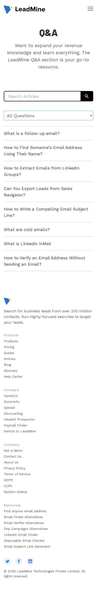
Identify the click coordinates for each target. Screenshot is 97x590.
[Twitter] (7, 561)
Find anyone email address (25, 511)
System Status (15, 492)
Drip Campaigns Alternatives (26, 529)
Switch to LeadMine (20, 431)
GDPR (8, 480)
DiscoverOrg (13, 413)
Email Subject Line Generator (27, 546)
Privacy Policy (14, 468)
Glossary (10, 370)
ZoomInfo (12, 402)
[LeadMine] (24, 9)
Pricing (9, 347)
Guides (9, 353)
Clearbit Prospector (19, 419)
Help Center (13, 376)
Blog (7, 365)
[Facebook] (19, 561)
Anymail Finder (15, 425)
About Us (11, 462)
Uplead (9, 407)
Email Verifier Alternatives (24, 523)
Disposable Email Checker (24, 540)
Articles (10, 359)
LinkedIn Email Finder (21, 534)
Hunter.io (11, 396)
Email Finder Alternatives (23, 517)
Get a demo (13, 450)
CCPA (8, 486)
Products (11, 341)
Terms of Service (17, 474)
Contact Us (12, 456)
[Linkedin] (30, 561)
